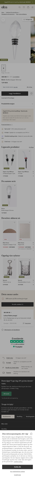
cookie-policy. (18, 461)
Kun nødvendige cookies (17, 471)
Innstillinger (17, 475)
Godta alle (17, 467)
